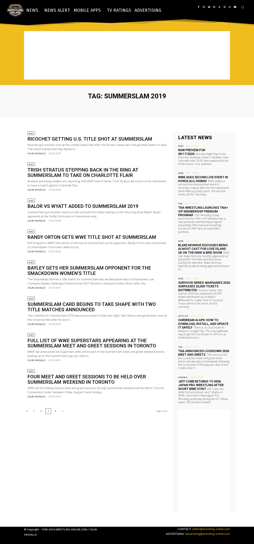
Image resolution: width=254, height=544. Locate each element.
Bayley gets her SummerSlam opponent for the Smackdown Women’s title (89, 270)
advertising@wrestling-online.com (207, 534)
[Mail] (209, 7)
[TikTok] (219, 7)
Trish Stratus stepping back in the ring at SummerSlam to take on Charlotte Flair (82, 172)
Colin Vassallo (36, 153)
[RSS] (214, 7)
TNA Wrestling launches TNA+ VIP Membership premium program (203, 211)
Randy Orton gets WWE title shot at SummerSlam (91, 237)
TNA (180, 204)
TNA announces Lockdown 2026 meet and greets (203, 353)
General (183, 377)
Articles (183, 316)
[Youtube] (235, 7)
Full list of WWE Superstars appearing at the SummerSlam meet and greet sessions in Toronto (91, 343)
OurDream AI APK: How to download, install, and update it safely (203, 323)
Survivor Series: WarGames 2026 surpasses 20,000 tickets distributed (204, 286)
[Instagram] (204, 7)
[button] (242, 7)
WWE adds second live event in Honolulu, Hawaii (203, 179)
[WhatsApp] (230, 7)
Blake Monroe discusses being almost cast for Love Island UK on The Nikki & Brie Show (203, 248)
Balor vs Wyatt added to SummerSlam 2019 (82, 206)
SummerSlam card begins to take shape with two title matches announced (91, 306)
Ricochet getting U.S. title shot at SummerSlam (89, 139)
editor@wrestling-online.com (211, 529)
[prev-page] (27, 411)
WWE (31, 133)
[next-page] (62, 411)
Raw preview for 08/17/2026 (191, 152)
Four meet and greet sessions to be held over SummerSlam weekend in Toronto (86, 379)
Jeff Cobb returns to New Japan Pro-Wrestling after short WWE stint (201, 385)
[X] (225, 7)
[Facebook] (199, 7)
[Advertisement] (127, 55)
